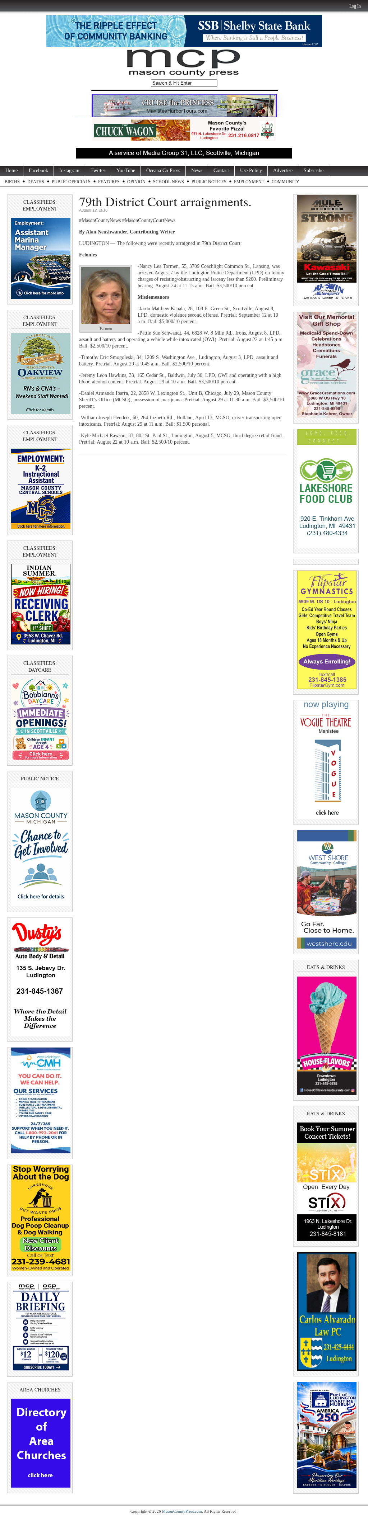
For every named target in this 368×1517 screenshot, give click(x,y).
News (196, 170)
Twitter (98, 170)
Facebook (38, 170)
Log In (355, 6)
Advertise (283, 170)
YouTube (125, 170)
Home (11, 170)
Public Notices (209, 181)
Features (109, 181)
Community (285, 181)
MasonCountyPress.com (182, 1511)
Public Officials (71, 181)
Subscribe (313, 170)
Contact (221, 170)
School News (168, 181)
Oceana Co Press (163, 170)
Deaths (35, 181)
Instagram (69, 170)
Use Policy (251, 170)
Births (12, 181)
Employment (249, 181)
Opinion (136, 181)
